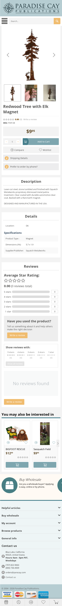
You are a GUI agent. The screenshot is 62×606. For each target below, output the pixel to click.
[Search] (57, 21)
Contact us (11, 577)
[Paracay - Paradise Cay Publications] (31, 7)
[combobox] (34, 21)
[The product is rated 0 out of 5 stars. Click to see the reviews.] (8, 119)
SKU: (5, 123)
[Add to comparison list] (8, 443)
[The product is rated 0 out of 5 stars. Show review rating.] (22, 457)
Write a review (30, 119)
